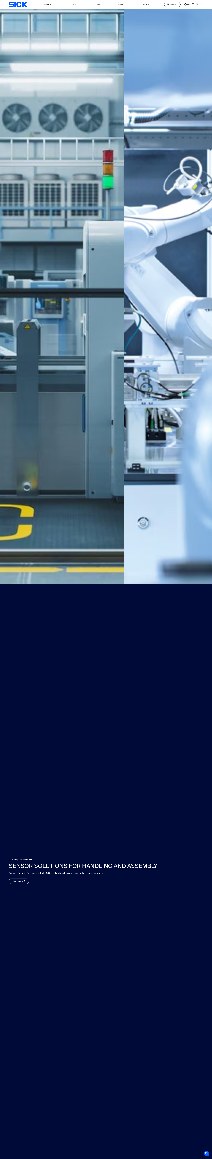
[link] (18, 4)
